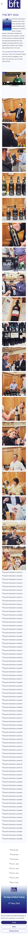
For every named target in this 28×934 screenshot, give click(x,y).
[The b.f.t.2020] (14, 878)
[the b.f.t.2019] (14, 882)
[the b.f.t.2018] (14, 904)
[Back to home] (14, 4)
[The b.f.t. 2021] (14, 873)
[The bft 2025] (14, 854)
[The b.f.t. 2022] (14, 868)
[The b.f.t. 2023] (14, 864)
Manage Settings (14, 931)
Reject (14, 926)
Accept (14, 922)
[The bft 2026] (14, 850)
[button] (2, 4)
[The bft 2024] (14, 859)
